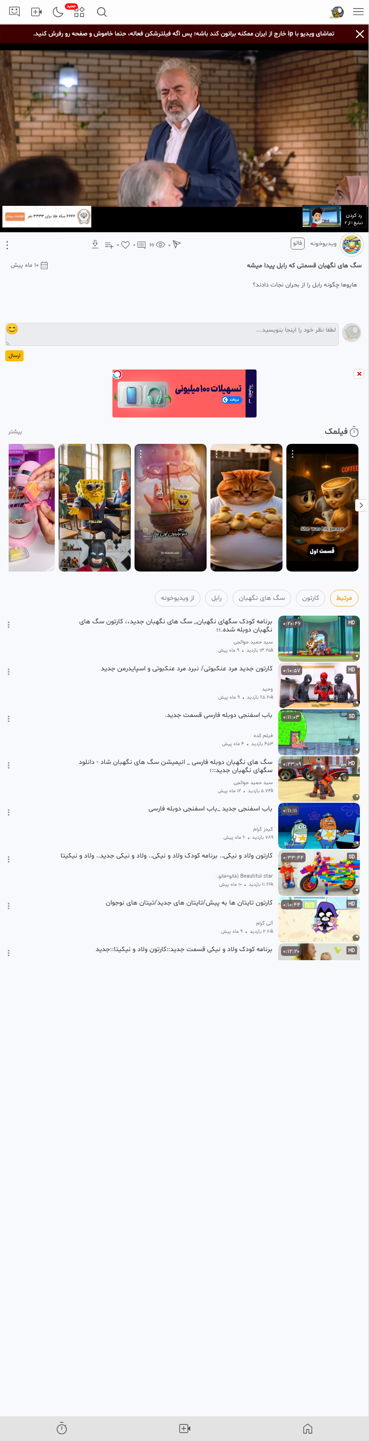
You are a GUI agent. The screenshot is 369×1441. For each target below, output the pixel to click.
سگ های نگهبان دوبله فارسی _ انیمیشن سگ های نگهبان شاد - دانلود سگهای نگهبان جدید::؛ (175, 766)
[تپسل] (117, 374)
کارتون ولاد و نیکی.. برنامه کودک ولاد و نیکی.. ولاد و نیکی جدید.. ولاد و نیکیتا (166, 856)
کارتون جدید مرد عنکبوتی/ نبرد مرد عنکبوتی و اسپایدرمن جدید (186, 669)
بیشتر (15, 432)
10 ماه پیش (25, 265)
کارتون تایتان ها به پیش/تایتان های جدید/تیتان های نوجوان (189, 903)
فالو (297, 243)
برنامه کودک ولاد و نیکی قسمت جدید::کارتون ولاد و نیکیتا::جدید (184, 949)
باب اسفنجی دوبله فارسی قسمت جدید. (218, 715)
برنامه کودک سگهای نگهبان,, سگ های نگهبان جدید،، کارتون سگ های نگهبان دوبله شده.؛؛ (175, 626)
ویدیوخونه (323, 243)
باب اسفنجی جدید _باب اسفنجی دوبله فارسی (210, 809)
